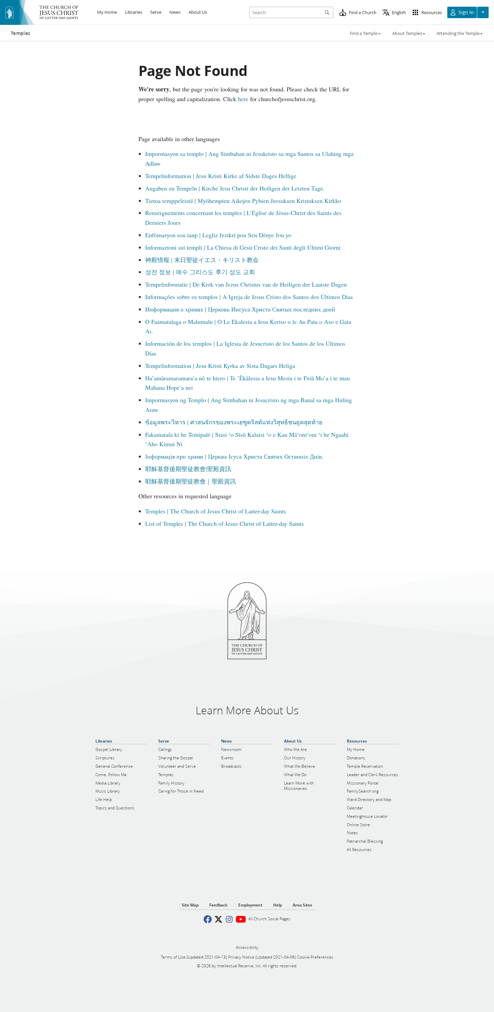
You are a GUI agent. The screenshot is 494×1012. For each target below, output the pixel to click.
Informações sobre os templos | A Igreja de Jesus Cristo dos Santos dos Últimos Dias (249, 297)
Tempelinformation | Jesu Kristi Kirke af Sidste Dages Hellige (220, 176)
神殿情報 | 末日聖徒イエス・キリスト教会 (202, 260)
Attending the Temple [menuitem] (458, 33)
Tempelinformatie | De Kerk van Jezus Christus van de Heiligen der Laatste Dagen (246, 284)
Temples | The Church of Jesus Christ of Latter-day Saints (215, 511)
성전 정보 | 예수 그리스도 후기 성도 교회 (200, 272)
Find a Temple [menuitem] (363, 33)
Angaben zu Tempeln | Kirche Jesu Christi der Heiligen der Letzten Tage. (235, 188)
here (243, 99)
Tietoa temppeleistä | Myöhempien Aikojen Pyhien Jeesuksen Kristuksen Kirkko (243, 201)
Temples (20, 33)
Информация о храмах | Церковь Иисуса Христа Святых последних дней (240, 309)
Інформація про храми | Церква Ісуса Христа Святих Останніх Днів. (234, 456)
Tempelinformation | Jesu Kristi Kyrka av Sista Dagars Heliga (220, 366)
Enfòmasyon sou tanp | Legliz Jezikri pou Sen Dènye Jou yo (218, 235)
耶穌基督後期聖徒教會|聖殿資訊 (188, 469)
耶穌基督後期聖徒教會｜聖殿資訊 (190, 481)
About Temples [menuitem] (407, 33)
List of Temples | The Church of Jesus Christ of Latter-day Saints (224, 523)
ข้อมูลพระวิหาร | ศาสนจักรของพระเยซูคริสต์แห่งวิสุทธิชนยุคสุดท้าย (234, 422)
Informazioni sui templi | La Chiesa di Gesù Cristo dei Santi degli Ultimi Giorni (242, 247)
